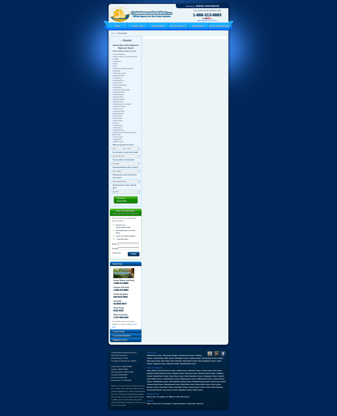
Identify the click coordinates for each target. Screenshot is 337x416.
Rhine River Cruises (188, 384)
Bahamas (117, 71)
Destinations (158, 26)
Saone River (118, 125)
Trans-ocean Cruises (170, 390)
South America (119, 130)
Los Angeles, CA (162, 397)
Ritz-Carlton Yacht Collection (172, 361)
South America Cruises (197, 387)
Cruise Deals (198, 26)
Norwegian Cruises (181, 358)
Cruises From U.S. (178, 26)
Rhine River (118, 116)
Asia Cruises (217, 370)
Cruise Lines (138, 26)
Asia (115, 66)
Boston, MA (151, 397)
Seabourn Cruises (159, 363)
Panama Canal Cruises (155, 384)
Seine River (118, 128)
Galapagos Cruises (210, 376)
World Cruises (119, 142)
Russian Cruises (152, 387)
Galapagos (118, 87)
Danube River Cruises (160, 376)
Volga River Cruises (185, 390)
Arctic (116, 64)
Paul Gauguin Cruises (209, 358)
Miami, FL (172, 397)
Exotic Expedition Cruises (194, 376)
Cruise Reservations (219, 26)
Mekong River (119, 97)
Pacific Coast (118, 109)
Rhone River (118, 118)
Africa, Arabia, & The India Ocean (125, 57)
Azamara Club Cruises (186, 355)
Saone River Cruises (166, 387)
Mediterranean (119, 95)
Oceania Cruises (195, 358)
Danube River (119, 80)
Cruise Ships (166, 403)
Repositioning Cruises (172, 384)
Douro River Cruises (177, 376)
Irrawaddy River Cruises (171, 379)
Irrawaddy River (119, 92)
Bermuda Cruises (120, 73)
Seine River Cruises (181, 387)
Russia (116, 123)
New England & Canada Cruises (180, 381)
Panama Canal (119, 111)
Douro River (118, 83)
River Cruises (216, 384)
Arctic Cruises (207, 370)
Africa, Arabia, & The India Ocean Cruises (161, 370)
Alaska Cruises (182, 370)
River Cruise (118, 121)
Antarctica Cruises (194, 370)
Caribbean (117, 78)
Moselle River (118, 102)
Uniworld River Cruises (188, 363)
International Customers (207, 20)
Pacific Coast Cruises (218, 381)
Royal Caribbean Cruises (207, 361)
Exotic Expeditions (120, 85)
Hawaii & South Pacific (122, 90)
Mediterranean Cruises (188, 379)
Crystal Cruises (158, 358)
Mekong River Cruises (204, 379)
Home (117, 26)
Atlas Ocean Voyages (170, 355)
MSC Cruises (169, 358)
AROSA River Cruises (154, 355)
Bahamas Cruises (178, 373)
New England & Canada (122, 104)
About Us (200, 403)
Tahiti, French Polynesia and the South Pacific (124, 134)
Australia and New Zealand (123, 68)
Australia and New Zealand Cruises (159, 373)
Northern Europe (120, 106)
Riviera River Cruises (190, 361)
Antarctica (117, 61)
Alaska (116, 59)
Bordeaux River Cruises (207, 373)
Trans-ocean (118, 137)
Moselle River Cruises (160, 381)
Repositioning (119, 114)
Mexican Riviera (119, 99)
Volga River (118, 139)
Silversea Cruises (173, 363)
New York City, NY (183, 397)
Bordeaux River (119, 76)
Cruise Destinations (179, 403)
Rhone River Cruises (203, 384)
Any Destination (119, 54)
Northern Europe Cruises (201, 381)
